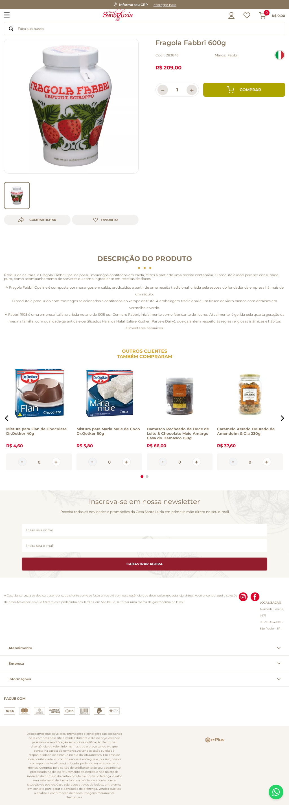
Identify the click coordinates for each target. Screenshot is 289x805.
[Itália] (279, 55)
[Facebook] (255, 612)
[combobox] (144, 28)
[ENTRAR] (230, 15)
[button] (144, 4)
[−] (22, 462)
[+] (56, 462)
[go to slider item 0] (17, 195)
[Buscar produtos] (11, 28)
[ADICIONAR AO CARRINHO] (244, 90)
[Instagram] (243, 612)
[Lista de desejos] (246, 16)
